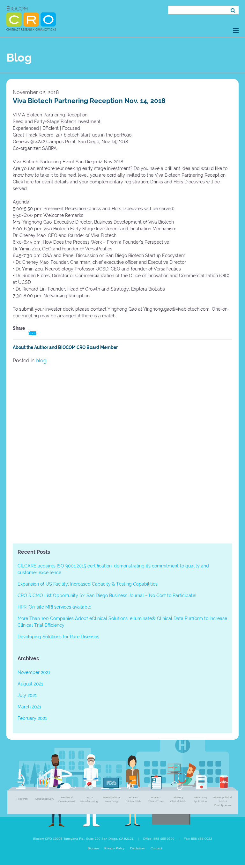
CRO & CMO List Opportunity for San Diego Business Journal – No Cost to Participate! (107, 595)
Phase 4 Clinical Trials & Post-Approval (222, 801)
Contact (156, 848)
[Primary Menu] (236, 30)
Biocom (93, 848)
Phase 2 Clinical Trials (156, 799)
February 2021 (32, 718)
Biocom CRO (31, 18)
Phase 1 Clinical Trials (133, 799)
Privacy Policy (114, 848)
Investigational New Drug (111, 799)
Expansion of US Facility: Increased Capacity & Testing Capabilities (88, 584)
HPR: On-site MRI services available (54, 607)
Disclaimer (137, 848)
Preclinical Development (66, 799)
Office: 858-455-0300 (158, 838)
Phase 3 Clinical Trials (178, 799)
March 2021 (29, 706)
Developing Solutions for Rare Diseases (58, 636)
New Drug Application (200, 799)
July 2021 (27, 695)
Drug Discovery (44, 798)
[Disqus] (122, 452)
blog (41, 361)
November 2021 (34, 672)
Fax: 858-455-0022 (198, 838)
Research (22, 798)
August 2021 (30, 683)
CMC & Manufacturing (89, 799)
